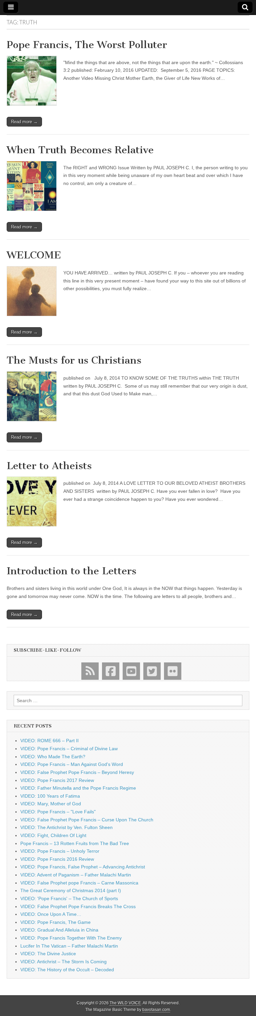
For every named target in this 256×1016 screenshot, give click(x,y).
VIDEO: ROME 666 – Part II (49, 740)
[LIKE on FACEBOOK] (110, 671)
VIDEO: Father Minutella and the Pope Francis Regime (78, 788)
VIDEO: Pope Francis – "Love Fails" (58, 811)
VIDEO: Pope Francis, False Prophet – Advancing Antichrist (82, 866)
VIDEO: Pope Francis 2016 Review (57, 859)
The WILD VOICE (125, 1003)
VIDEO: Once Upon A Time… (50, 914)
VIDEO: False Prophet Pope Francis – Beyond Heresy (77, 772)
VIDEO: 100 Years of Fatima (50, 796)
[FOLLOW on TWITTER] (152, 671)
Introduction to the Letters (71, 571)
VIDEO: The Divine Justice (48, 953)
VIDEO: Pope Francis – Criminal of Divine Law (69, 748)
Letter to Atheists (49, 466)
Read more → (24, 121)
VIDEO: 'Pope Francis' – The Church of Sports (69, 898)
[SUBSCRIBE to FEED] (90, 671)
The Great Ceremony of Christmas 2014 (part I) (70, 890)
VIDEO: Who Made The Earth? (52, 756)
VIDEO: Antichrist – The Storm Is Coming (63, 961)
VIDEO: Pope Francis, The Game (55, 922)
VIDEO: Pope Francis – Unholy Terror (59, 851)
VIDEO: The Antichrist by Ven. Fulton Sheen (66, 827)
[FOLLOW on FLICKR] (172, 671)
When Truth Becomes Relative (80, 150)
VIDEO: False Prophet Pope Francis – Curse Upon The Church (86, 819)
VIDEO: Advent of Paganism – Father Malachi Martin (75, 874)
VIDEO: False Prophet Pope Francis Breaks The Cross (78, 906)
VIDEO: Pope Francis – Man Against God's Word (71, 764)
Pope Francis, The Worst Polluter (87, 45)
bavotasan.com (156, 1009)
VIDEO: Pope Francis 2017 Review (57, 780)
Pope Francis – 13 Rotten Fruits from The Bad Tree (74, 843)
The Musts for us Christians (74, 360)
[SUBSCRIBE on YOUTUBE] (131, 671)
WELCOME (34, 255)
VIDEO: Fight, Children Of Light (53, 835)
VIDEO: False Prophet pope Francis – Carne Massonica (79, 882)
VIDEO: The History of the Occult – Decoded (67, 969)
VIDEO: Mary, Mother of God (50, 803)
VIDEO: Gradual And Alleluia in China (59, 930)
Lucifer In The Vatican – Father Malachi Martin (69, 946)
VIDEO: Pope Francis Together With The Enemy (71, 938)
